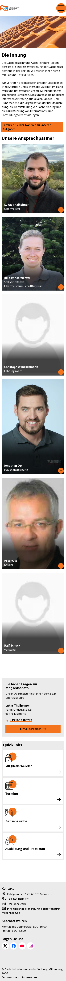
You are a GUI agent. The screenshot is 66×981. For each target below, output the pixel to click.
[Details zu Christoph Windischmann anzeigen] (61, 372)
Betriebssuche (16, 821)
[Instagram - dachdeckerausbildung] (30, 946)
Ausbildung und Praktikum (25, 849)
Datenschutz (10, 977)
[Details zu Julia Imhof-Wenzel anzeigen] (61, 287)
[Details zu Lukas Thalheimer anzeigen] (61, 210)
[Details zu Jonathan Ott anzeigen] (61, 471)
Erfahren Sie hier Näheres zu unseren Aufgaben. (27, 127)
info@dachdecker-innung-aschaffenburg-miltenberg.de (31, 911)
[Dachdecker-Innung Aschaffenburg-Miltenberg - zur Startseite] (10, 8)
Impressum (29, 977)
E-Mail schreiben (30, 729)
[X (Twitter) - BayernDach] (5, 946)
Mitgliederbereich (18, 766)
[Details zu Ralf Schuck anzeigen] (61, 651)
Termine (11, 794)
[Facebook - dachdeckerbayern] (13, 946)
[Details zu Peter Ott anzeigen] (61, 566)
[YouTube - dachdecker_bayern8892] (22, 946)
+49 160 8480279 (21, 720)
